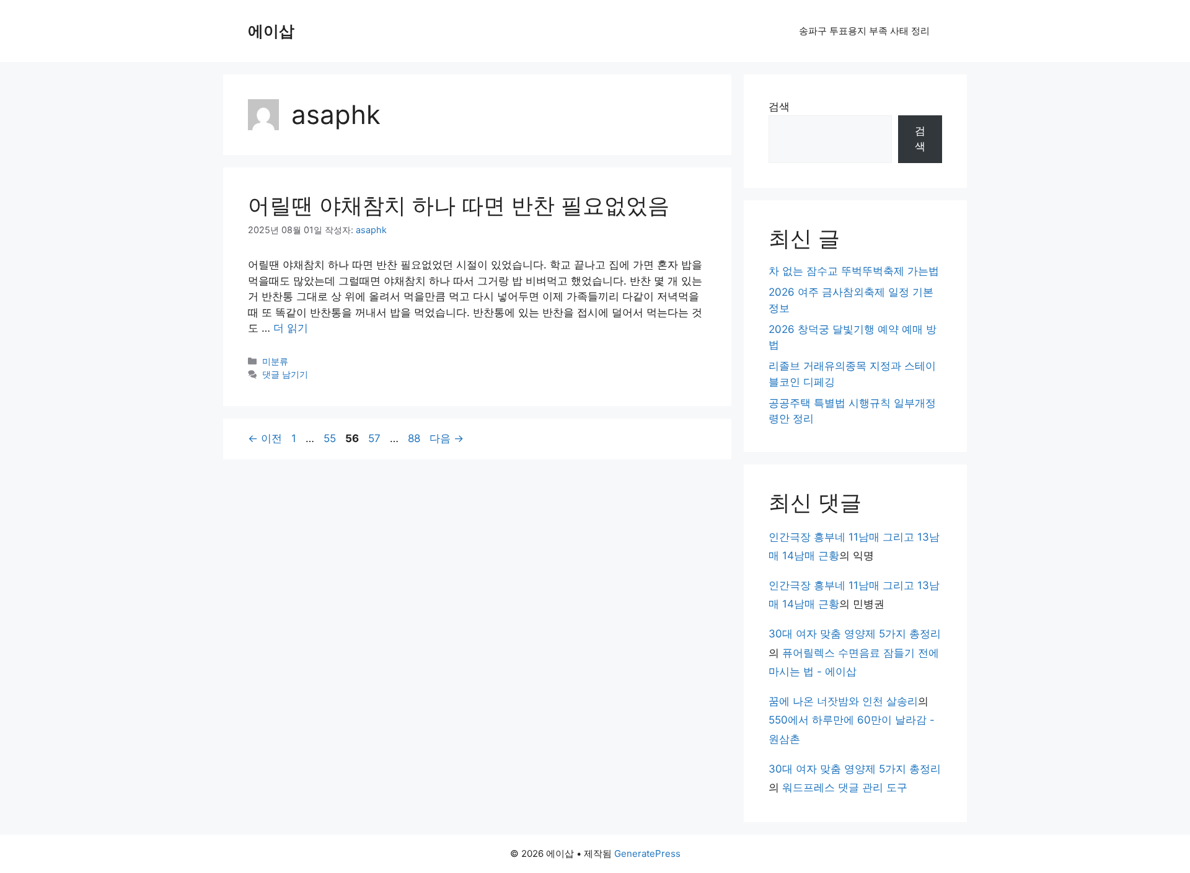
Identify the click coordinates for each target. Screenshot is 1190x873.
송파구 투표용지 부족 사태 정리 (864, 31)
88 (413, 438)
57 (374, 438)
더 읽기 (290, 328)
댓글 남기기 (285, 374)
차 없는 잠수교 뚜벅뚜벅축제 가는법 (854, 271)
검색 (779, 106)
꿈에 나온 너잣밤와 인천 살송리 (843, 701)
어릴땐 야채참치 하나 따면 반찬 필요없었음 (458, 205)
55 (329, 438)
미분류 (275, 361)
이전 (265, 438)
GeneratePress (647, 853)
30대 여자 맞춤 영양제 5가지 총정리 (855, 633)
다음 (447, 438)
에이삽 (271, 31)
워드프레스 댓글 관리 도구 (844, 787)
